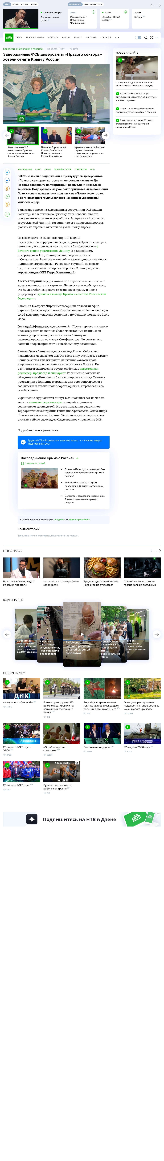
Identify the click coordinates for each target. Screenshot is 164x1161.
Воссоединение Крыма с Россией (23, 49)
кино (38, 169)
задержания (25, 169)
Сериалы (106, 37)
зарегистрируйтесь (79, 519)
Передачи (91, 37)
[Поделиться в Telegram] (7, 172)
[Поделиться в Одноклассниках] (7, 188)
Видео (78, 37)
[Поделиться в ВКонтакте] (7, 180)
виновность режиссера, (45, 402)
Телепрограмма (35, 37)
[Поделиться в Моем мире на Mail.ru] (7, 204)
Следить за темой (35, 464)
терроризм (80, 169)
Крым (48, 169)
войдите (58, 519)
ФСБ (92, 169)
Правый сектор (62, 169)
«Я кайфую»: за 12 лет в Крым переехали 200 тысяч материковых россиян (84, 486)
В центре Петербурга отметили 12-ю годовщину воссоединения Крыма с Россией (85, 472)
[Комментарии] (7, 214)
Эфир (19, 37)
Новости (53, 37)
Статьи (66, 37)
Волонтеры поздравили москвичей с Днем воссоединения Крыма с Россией (85, 499)
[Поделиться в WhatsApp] (7, 196)
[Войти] (151, 37)
